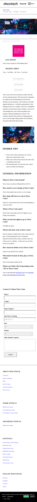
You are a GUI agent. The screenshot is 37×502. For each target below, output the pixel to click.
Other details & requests (11, 337)
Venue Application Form (9, 410)
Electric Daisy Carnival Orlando (10, 442)
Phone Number (9, 309)
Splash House (6, 460)
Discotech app (20, 272)
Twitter (4, 486)
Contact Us (5, 375)
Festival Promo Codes (8, 463)
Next (30, 135)
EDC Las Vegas (6, 454)
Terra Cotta (6, 10)
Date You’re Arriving (10, 316)
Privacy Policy (6, 390)
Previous (7, 135)
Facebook (5, 478)
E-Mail (6, 301)
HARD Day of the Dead (8, 451)
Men (5, 323)
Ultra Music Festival (8, 457)
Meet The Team (6, 384)
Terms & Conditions (8, 387)
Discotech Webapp (7, 378)
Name (6, 294)
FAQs (4, 381)
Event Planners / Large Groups (10, 413)
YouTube (5, 483)
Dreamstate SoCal (7, 445)
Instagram (5, 480)
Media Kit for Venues (8, 407)
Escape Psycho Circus (8, 448)
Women (6, 330)
